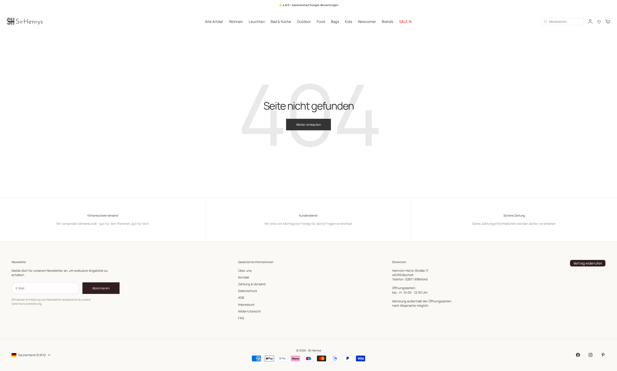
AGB (241, 297)
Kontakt (243, 277)
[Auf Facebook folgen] (578, 354)
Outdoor (304, 21)
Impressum (246, 304)
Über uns (245, 270)
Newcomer (367, 21)
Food (321, 21)
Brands (387, 21)
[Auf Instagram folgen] (590, 354)
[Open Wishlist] (599, 21)
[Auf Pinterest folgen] (603, 354)
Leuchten (257, 21)
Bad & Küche (281, 21)
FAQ (241, 318)
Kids (348, 21)
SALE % (405, 21)
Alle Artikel (214, 21)
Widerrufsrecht (249, 311)
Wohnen (236, 21)
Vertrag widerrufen (587, 263)
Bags (335, 21)
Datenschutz (247, 291)
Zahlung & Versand (252, 284)
